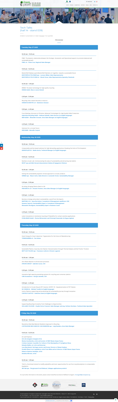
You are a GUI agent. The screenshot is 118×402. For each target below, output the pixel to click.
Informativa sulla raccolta (50, 400)
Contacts (95, 5)
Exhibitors (77, 5)
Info (91, 5)
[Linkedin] (95, 1)
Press (87, 5)
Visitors (83, 5)
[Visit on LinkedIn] (1, 145)
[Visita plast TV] (1, 148)
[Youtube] (97, 1)
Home (67, 5)
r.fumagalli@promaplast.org (82, 375)
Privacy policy (91, 397)
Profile (71, 5)
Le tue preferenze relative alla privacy (62, 400)
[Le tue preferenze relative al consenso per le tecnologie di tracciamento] (115, 399)
